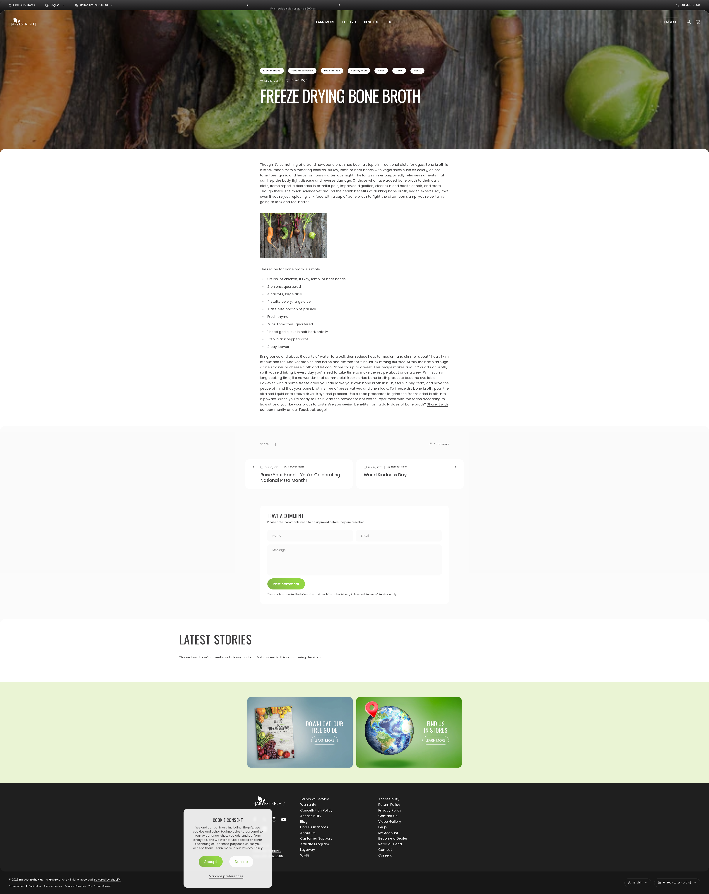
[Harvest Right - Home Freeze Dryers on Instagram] (274, 819)
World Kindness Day (385, 475)
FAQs (382, 827)
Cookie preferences (75, 886)
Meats (417, 70)
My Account (388, 833)
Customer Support (316, 838)
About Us (308, 833)
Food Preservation (302, 70)
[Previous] (248, 5)
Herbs (381, 70)
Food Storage (332, 70)
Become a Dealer (392, 838)
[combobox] (55, 5)
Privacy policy (16, 886)
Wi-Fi (304, 855)
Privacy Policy (252, 848)
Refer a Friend (390, 844)
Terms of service (53, 886)
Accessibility (388, 799)
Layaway (307, 850)
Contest (385, 850)
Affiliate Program (314, 844)
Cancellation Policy (316, 810)
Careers (385, 855)
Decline (241, 861)
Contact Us (388, 816)
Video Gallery (389, 822)
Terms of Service (377, 594)
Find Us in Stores (314, 827)
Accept (210, 861)
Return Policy (389, 805)
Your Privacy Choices (99, 886)
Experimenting (271, 70)
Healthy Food (359, 70)
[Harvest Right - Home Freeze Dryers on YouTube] (283, 819)
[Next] (339, 5)
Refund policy (33, 886)
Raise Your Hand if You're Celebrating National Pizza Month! (300, 477)
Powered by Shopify (107, 879)
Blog (304, 822)
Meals (399, 70)
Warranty (308, 805)
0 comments (441, 444)
